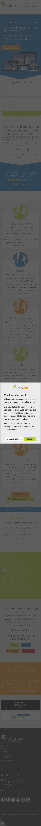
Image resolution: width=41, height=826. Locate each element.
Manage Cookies (14, 439)
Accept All (30, 439)
